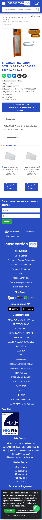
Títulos (31, 232)
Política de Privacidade (21, 264)
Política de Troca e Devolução (21, 260)
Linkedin (22, 481)
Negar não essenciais (26, 511)
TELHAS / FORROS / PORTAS (21, 404)
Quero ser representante (21, 282)
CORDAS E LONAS (21, 337)
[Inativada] (21, 423)
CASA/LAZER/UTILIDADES (21, 333)
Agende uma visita (21, 278)
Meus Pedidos (13, 232)
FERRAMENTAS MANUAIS (21, 368)
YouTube (22, 478)
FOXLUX (10, 97)
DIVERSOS (21, 346)
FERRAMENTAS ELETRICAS (21, 364)
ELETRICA (21, 351)
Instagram (22, 471)
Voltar (36, 16)
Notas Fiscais (13, 236)
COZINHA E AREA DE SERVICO (21, 342)
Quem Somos (21, 256)
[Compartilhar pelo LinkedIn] (14, 76)
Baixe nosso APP (21, 287)
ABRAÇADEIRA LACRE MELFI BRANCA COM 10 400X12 (10, 169)
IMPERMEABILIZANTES (21, 377)
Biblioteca (22, 467)
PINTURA (21, 395)
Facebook (22, 474)
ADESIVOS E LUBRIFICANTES (21, 320)
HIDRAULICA (21, 373)
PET (21, 390)
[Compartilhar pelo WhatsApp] (4, 76)
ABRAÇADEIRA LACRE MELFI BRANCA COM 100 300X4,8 (32, 169)
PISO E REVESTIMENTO (21, 399)
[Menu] (4, 3)
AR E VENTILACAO (21, 324)
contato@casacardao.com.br (22, 457)
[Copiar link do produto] (24, 76)
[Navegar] (2, 167)
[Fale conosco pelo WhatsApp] (36, 508)
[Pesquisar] (37, 9)
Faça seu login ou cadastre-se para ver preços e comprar (21, 107)
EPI (21, 355)
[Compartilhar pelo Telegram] (9, 76)
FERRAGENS (21, 359)
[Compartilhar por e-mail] (19, 76)
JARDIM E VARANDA (21, 382)
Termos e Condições (21, 269)
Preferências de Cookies (15, 515)
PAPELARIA (21, 386)
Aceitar (9, 511)
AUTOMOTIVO (21, 329)
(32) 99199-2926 (22, 454)
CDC (21, 273)
